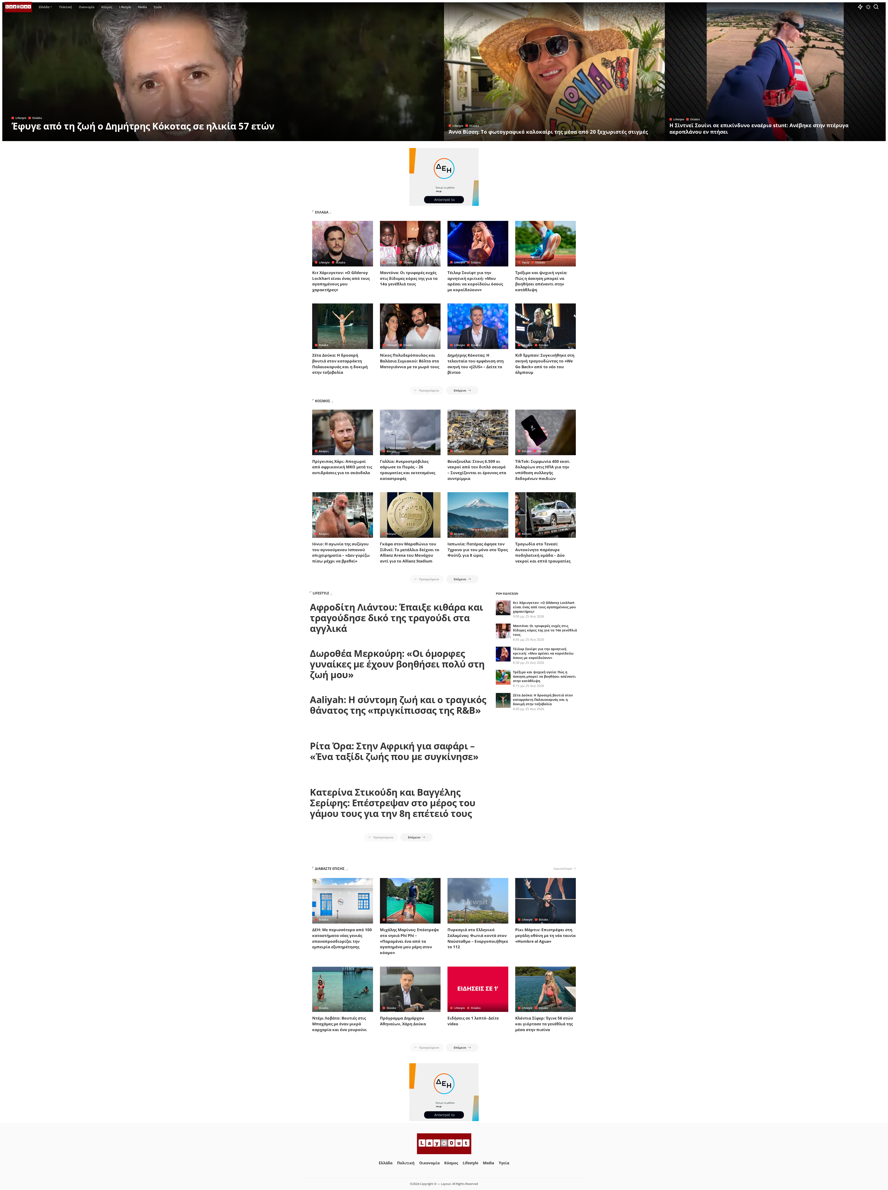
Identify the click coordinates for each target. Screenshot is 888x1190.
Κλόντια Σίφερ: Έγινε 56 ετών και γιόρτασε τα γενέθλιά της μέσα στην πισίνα (544, 1023)
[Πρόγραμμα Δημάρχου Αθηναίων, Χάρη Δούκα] (410, 989)
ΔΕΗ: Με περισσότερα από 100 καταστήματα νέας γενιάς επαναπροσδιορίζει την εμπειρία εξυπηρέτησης (342, 938)
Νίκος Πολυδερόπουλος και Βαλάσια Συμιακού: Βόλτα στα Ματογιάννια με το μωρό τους (409, 360)
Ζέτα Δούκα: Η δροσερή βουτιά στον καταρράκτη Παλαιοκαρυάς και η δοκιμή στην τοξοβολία (340, 363)
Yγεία (525, 262)
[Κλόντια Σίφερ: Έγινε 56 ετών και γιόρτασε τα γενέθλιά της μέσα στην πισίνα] (545, 989)
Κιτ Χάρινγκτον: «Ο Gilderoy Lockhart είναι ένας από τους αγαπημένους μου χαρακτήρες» (341, 281)
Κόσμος (324, 451)
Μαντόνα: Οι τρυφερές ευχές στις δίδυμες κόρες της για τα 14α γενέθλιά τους (409, 278)
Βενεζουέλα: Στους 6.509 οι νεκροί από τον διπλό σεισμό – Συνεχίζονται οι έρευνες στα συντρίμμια (476, 470)
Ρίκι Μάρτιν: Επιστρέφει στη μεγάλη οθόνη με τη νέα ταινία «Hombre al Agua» (545, 935)
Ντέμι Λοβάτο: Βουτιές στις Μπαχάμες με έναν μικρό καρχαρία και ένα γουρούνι (339, 1023)
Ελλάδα (37, 118)
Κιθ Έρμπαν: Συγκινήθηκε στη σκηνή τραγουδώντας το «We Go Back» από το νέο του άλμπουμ (544, 363)
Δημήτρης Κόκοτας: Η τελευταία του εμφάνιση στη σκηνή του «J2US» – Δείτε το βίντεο (475, 363)
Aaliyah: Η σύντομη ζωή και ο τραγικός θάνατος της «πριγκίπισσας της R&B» (398, 705)
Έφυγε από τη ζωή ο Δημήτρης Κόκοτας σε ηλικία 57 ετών (143, 126)
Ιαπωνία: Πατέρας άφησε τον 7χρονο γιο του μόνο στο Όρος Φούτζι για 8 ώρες (477, 549)
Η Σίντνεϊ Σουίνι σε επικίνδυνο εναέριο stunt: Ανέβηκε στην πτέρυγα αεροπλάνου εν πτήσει (758, 128)
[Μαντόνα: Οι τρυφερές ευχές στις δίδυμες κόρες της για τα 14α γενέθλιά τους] (410, 243)
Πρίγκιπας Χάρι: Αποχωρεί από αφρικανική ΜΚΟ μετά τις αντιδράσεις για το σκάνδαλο (342, 467)
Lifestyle (20, 118)
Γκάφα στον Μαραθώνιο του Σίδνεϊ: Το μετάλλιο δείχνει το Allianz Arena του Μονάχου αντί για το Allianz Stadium (409, 552)
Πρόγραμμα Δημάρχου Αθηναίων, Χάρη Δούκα (403, 1020)
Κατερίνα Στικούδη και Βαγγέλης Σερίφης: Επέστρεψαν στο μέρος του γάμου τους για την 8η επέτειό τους (392, 803)
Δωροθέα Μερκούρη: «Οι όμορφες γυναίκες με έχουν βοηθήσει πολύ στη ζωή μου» (397, 664)
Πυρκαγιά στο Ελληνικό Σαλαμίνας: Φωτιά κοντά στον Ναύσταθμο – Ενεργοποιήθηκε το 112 (477, 938)
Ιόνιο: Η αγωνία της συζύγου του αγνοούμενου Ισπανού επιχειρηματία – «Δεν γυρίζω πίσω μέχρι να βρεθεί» (341, 552)
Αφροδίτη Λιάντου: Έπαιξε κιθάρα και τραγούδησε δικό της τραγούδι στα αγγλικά (396, 618)
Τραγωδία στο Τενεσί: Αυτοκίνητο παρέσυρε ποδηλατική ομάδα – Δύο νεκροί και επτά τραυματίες (542, 552)
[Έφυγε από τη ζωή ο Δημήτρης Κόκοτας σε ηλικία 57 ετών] (223, 71)
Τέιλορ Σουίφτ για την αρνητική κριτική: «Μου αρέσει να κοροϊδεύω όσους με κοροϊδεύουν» (475, 281)
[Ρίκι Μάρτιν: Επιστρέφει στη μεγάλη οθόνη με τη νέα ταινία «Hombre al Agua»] (545, 901)
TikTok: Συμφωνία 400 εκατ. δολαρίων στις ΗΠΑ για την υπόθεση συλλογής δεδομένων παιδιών (542, 470)
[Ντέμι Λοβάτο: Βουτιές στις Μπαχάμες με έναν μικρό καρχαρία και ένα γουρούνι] (342, 989)
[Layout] (18, 7)
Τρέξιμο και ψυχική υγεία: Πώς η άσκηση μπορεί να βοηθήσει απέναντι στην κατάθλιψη (541, 281)
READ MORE (422, 137)
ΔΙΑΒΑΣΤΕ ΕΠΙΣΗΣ (330, 868)
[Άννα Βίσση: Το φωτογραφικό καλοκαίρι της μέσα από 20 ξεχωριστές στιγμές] (554, 71)
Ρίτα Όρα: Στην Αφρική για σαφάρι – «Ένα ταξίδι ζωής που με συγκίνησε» (394, 751)
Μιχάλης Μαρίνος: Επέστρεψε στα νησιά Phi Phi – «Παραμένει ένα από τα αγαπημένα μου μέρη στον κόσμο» (409, 941)
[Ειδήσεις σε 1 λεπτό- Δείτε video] (477, 989)
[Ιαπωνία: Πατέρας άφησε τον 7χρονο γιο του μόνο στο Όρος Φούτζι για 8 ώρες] (477, 515)
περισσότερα (562, 868)
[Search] (876, 7)
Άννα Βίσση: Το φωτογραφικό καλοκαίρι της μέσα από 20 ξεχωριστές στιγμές (548, 131)
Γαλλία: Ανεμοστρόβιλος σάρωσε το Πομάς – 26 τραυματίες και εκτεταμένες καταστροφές (407, 470)
